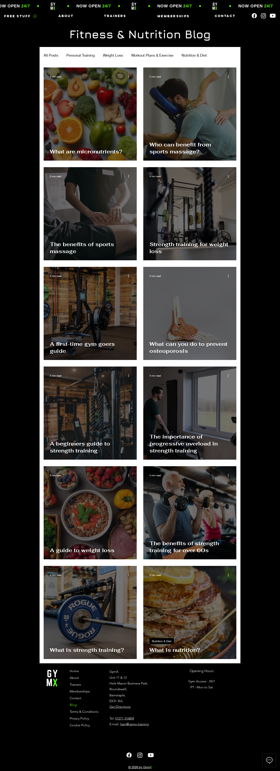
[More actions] (129, 76)
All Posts (51, 55)
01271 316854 (124, 718)
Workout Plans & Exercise (152, 55)
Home (74, 671)
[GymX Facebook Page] (254, 15)
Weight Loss (113, 55)
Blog (73, 705)
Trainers (75, 684)
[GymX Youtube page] (272, 15)
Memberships (80, 691)
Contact (75, 698)
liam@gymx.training (134, 724)
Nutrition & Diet (194, 55)
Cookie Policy (80, 725)
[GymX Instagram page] (263, 15)
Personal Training (80, 55)
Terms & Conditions (83, 712)
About (74, 678)
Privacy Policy (79, 718)
